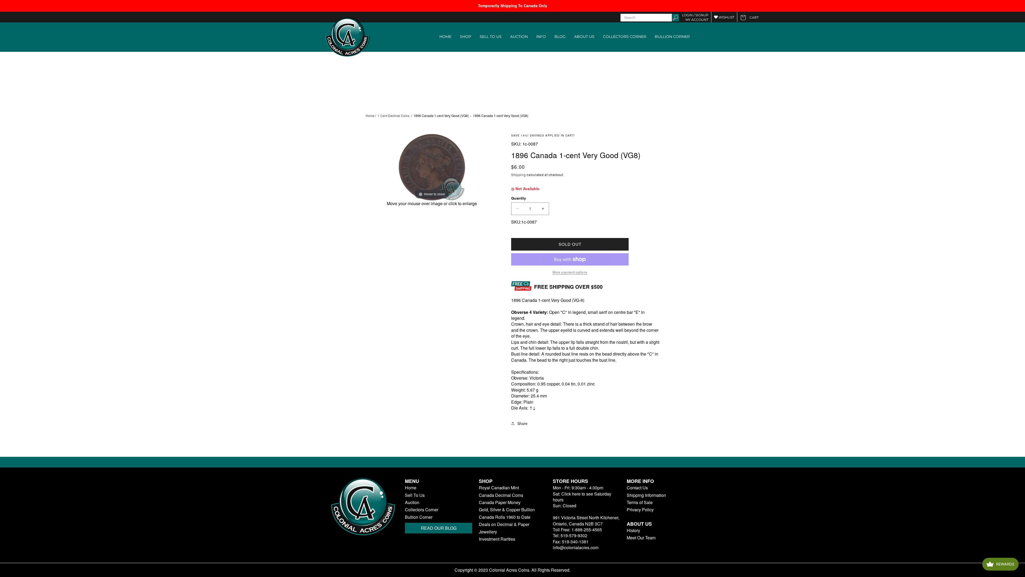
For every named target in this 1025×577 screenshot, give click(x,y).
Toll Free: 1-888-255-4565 (577, 530)
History (633, 530)
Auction (412, 502)
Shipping (518, 174)
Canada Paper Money (500, 502)
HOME (445, 36)
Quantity (518, 198)
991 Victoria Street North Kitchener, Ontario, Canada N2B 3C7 (586, 520)
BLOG (560, 36)
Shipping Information (646, 495)
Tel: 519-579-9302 (570, 535)
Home (370, 116)
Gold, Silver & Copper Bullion (507, 510)
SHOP (465, 36)
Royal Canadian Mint (499, 488)
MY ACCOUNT (696, 20)
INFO (541, 36)
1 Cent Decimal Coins (393, 115)
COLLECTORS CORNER (624, 36)
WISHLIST (726, 17)
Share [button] (522, 423)
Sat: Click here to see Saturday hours (582, 497)
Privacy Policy (640, 510)
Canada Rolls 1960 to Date (504, 517)
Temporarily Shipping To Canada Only (512, 5)
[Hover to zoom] (432, 166)
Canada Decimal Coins (501, 495)
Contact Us (637, 488)
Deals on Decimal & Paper (504, 524)
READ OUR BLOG (438, 528)
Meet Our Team (641, 538)
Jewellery (488, 532)
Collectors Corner (421, 510)
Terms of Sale (640, 502)
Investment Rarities (497, 539)
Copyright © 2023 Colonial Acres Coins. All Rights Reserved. (512, 570)
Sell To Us (415, 495)
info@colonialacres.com (575, 547)
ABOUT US (584, 36)
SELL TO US (491, 36)
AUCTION (519, 36)
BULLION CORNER (672, 36)
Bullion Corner (418, 517)
